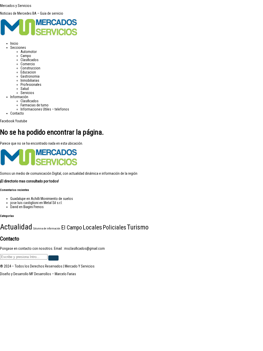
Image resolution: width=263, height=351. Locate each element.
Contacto (17, 113)
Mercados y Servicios (15, 6)
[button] (136, 47)
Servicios (27, 93)
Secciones (18, 47)
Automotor (29, 52)
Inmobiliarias (30, 80)
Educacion (28, 72)
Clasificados (30, 60)
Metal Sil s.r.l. (53, 203)
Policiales (114, 227)
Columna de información (46, 228)
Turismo (137, 227)
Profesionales (31, 84)
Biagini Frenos (33, 207)
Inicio (14, 43)
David (14, 207)
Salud (25, 89)
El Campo (71, 227)
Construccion (30, 68)
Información (19, 97)
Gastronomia (30, 76)
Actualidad (16, 227)
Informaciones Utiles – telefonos (45, 109)
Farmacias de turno (35, 105)
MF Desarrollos (40, 274)
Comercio (28, 64)
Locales (92, 227)
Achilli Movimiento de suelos (52, 199)
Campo (26, 56)
